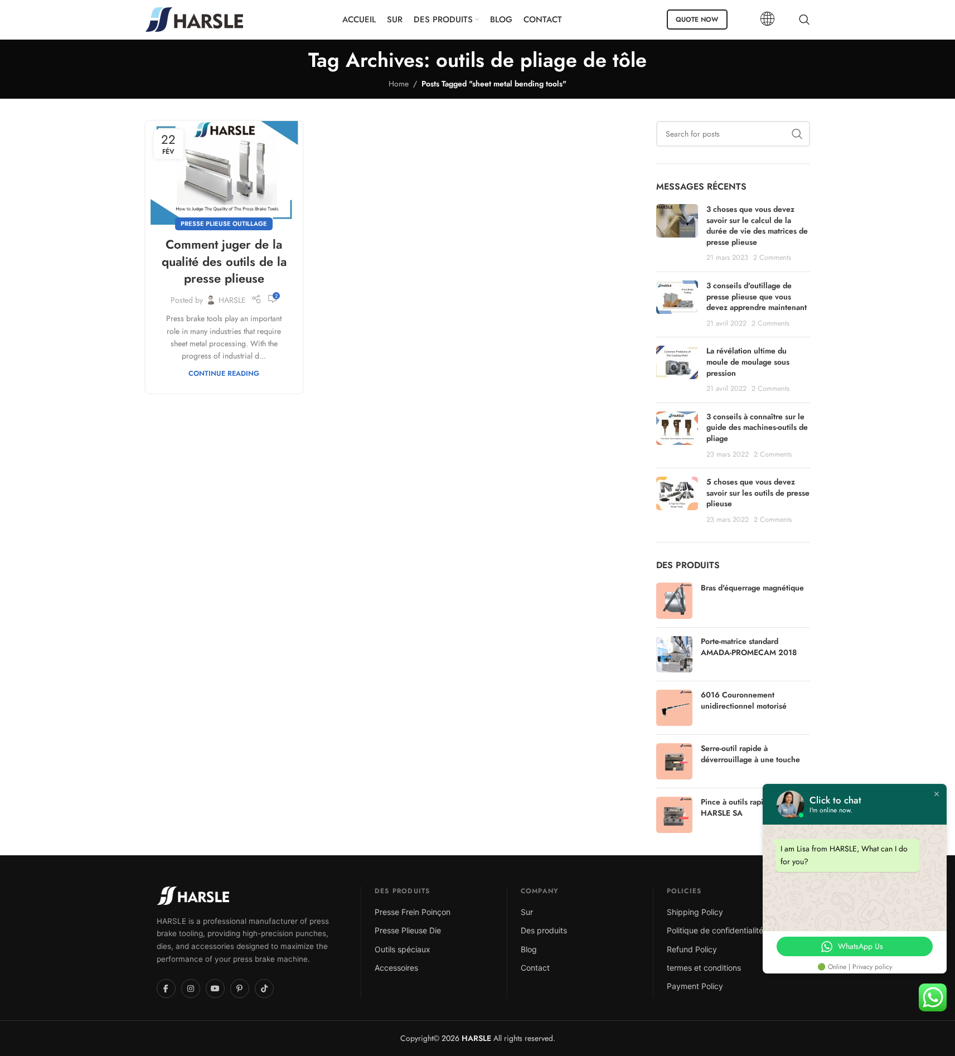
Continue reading (223, 374)
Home (399, 83)
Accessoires (396, 967)
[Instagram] (190, 988)
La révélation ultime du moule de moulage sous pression (747, 361)
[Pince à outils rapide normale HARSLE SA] (674, 815)
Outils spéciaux (402, 949)
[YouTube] (215, 988)
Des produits (544, 930)
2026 (465, 1038)
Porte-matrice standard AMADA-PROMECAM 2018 (749, 647)
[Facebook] (166, 988)
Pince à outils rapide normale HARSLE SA (752, 807)
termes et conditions (704, 967)
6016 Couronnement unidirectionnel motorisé (744, 700)
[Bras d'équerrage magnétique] (674, 601)
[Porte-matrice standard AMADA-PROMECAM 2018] (674, 654)
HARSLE (232, 300)
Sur (527, 912)
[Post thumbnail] (677, 233)
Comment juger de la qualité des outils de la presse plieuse (224, 261)
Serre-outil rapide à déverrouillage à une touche (750, 754)
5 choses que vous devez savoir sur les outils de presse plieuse (757, 492)
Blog (529, 949)
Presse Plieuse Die (408, 930)
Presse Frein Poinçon (412, 912)
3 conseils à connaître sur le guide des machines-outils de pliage (757, 427)
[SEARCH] (797, 134)
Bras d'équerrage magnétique (752, 588)
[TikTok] (264, 988)
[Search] (804, 19)
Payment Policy (695, 986)
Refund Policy (692, 949)
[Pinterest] (239, 988)
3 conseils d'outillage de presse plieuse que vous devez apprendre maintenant (756, 296)
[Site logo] (194, 18)
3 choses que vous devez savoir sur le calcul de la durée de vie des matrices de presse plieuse (757, 226)
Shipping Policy (695, 912)
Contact (535, 967)
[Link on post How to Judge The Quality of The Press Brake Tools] (224, 173)
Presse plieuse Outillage (224, 223)
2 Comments (772, 258)
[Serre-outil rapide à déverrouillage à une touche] (674, 761)
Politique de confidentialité (715, 930)
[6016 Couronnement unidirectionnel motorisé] (674, 708)
